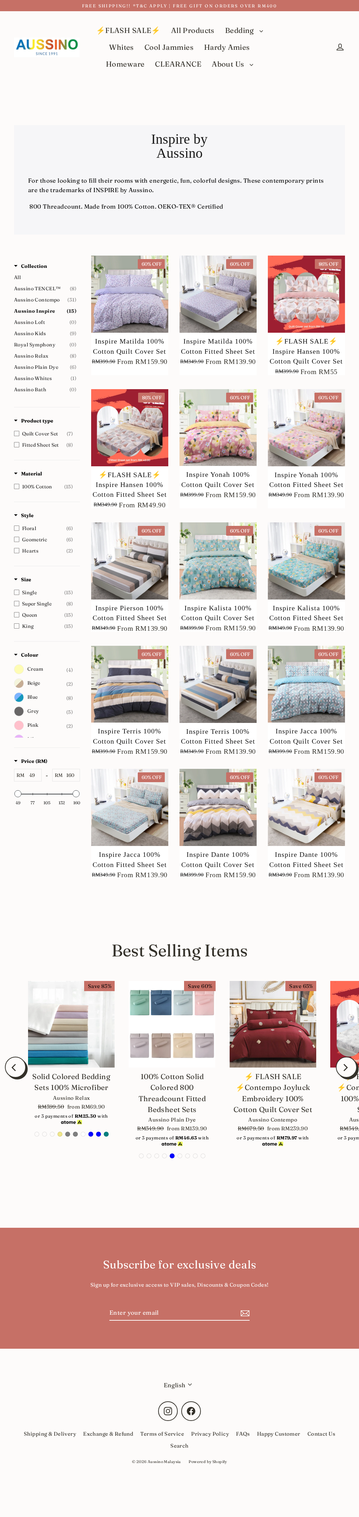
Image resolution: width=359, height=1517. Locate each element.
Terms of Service (162, 1433)
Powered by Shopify (208, 1461)
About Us (229, 64)
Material (31, 473)
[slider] (17, 793)
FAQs (243, 1433)
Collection (34, 266)
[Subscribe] (244, 1313)
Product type (37, 421)
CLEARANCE (178, 64)
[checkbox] (45, 433)
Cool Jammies (169, 47)
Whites (121, 47)
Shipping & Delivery (50, 1433)
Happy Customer (278, 1433)
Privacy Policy (210, 1433)
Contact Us (321, 1433)
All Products (193, 30)
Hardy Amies (227, 47)
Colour (29, 655)
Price (34, 761)
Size (26, 579)
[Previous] (15, 1067)
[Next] (346, 1067)
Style (27, 515)
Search (179, 1445)
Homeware (125, 64)
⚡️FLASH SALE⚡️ (128, 30)
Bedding (240, 30)
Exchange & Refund (108, 1433)
